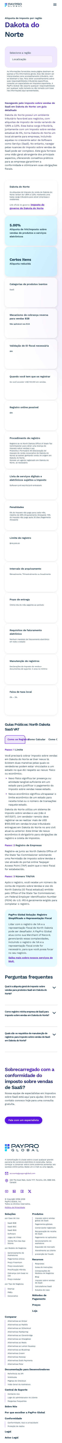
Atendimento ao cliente (45, 1250)
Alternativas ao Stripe (17, 1321)
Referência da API (15, 1374)
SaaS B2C (12, 1227)
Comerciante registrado (45, 1228)
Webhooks (12, 1377)
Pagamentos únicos (16, 1259)
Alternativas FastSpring (18, 1332)
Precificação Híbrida (17, 1270)
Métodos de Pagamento (39, 1297)
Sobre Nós (11, 1406)
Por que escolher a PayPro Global (25, 1412)
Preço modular (14, 1279)
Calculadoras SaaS (43, 1286)
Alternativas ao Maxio (17, 1343)
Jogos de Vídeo (14, 1237)
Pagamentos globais (43, 1224)
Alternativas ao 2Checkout (19, 1328)
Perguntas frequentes (17, 1401)
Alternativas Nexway (17, 1357)
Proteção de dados (16, 1426)
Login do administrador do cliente (22, 1398)
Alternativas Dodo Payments (20, 1360)
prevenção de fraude (44, 1254)
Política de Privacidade (15, 1207)
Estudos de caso (42, 1290)
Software (12, 1234)
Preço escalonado (15, 1266)
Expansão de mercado (45, 1247)
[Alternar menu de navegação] (55, 4)
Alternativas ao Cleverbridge (20, 1335)
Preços (36, 1304)
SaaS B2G (12, 1230)
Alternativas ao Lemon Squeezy (21, 1346)
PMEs (10, 1292)
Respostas (39, 1264)
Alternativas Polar (15, 1364)
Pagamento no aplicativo (46, 1237)
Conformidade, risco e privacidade (23, 1423)
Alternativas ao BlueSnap (19, 1350)
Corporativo (13, 1296)
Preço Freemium (15, 1262)
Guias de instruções (43, 1267)
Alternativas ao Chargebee (19, 1339)
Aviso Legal (11, 1437)
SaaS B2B (12, 1223)
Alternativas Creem (16, 1353)
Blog (37, 1277)
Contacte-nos (14, 1394)
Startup (11, 1289)
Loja (34, 1310)
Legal (8, 1431)
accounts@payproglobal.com (22, 1173)
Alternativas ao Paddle (18, 1325)
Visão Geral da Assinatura (19, 1384)
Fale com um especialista (23, 1120)
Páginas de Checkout (17, 1381)
